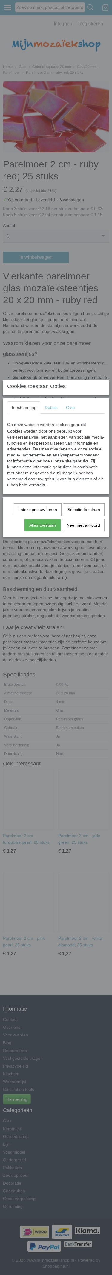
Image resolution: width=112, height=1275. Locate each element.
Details (51, 407)
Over (70, 407)
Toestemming (23, 407)
